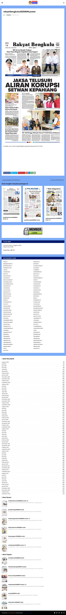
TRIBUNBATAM (36, 334)
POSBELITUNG (36, 302)
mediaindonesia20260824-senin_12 (18, 501)
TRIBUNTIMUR (36, 346)
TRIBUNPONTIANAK (38, 344)
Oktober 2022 (33, 447)
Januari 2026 (33, 375)
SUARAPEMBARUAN (8, 328)
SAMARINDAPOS (37, 318)
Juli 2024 (33, 408)
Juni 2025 (33, 388)
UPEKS (5, 348)
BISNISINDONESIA (7, 265)
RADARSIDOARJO (7, 310)
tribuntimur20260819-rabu (15, 602)
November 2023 (33, 423)
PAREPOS (5, 300)
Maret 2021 (33, 482)
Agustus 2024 (33, 406)
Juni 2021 (33, 477)
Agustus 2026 (33, 362)
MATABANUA (36, 292)
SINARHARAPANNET (8, 322)
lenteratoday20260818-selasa (16, 575)
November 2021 (33, 467)
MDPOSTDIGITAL (7, 294)
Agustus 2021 (33, 473)
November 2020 (33, 490)
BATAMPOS (36, 263)
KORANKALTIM (36, 284)
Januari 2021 (33, 486)
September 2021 (33, 471)
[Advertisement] (33, 29)
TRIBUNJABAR (6, 336)
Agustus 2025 (33, 384)
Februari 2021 (33, 484)
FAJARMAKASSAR (7, 268)
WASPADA (5, 350)
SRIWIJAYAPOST (7, 326)
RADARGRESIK (6, 308)
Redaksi (9, 15)
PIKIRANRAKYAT (37, 300)
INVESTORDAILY (7, 276)
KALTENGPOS (6, 278)
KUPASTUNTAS (6, 290)
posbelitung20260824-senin (32, 220)
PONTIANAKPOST (7, 302)
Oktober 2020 (33, 492)
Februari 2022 (33, 462)
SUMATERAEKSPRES (38, 328)
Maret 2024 (33, 416)
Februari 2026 (33, 373)
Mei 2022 (33, 456)
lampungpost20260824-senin (16, 536)
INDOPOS (5, 274)
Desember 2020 (33, 488)
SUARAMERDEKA (37, 326)
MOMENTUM (6, 298)
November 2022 (33, 445)
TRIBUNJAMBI (36, 336)
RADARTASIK (36, 312)
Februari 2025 (33, 395)
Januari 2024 (33, 419)
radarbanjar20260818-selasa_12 (17, 584)
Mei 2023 (33, 434)
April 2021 (33, 480)
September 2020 (33, 493)
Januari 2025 (33, 397)
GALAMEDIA (36, 268)
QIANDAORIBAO (7, 306)
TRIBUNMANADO (7, 342)
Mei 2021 (33, 479)
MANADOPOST (6, 292)
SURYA (35, 330)
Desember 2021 (33, 466)
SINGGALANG (6, 324)
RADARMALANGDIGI (38, 308)
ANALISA (5, 261)
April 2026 (33, 369)
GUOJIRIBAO (36, 270)
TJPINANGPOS (36, 332)
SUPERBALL (6, 330)
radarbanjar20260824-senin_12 (17, 545)
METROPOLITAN (7, 296)
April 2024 (33, 414)
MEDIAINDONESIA (37, 294)
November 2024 (33, 401)
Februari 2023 (33, 440)
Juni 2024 (33, 410)
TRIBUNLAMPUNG (37, 340)
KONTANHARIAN (37, 282)
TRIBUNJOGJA (36, 338)
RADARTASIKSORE (7, 314)
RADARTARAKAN (7, 312)
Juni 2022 (33, 455)
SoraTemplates (11, 613)
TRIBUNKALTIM (6, 340)
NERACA (35, 298)
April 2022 (33, 458)
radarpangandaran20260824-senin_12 (19, 518)
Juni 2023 (33, 432)
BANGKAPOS (36, 261)
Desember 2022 (33, 443)
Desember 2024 (33, 399)
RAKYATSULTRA (37, 316)
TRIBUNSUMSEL (7, 346)
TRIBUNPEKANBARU (8, 344)
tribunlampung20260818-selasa (17, 567)
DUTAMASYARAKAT (38, 265)
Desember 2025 (33, 377)
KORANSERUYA (7, 286)
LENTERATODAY (37, 290)
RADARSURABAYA (37, 310)
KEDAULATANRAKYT (8, 280)
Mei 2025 (33, 390)
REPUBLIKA (6, 318)
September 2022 (33, 449)
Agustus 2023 (33, 429)
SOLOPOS (35, 324)
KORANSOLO (36, 288)
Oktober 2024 (33, 403)
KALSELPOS (36, 276)
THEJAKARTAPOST (7, 332)
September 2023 (33, 427)
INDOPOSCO (36, 274)
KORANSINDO (6, 288)
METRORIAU (36, 296)
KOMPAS (35, 280)
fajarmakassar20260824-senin (17, 527)
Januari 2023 (33, 442)
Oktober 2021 (33, 469)
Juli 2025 (33, 386)
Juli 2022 (33, 453)
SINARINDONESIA (37, 322)
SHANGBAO (36, 320)
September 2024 (33, 404)
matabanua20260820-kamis (16, 558)
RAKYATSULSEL (7, 316)
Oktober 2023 (33, 425)
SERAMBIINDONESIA (8, 320)
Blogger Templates (27, 613)
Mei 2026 (33, 367)
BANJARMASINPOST (8, 263)
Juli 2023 (33, 430)
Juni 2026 (33, 365)
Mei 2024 (33, 412)
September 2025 (33, 382)
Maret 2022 (33, 460)
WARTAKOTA (36, 348)
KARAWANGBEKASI (37, 278)
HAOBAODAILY (6, 272)
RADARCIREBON (37, 306)
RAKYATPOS (36, 314)
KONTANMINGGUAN (8, 284)
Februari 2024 (33, 417)
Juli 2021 (33, 475)
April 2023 (33, 436)
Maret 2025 (33, 393)
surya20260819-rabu (14, 593)
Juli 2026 (33, 364)
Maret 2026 (33, 371)
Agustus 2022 (33, 451)
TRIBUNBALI (6, 334)
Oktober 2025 (33, 380)
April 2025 (33, 391)
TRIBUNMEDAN (36, 342)
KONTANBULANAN (7, 282)
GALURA (5, 270)
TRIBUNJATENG (6, 338)
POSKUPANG (36, 304)
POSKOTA (5, 304)
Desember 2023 (33, 421)
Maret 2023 (33, 438)
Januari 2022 (33, 464)
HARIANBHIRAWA (37, 272)
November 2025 (33, 378)
